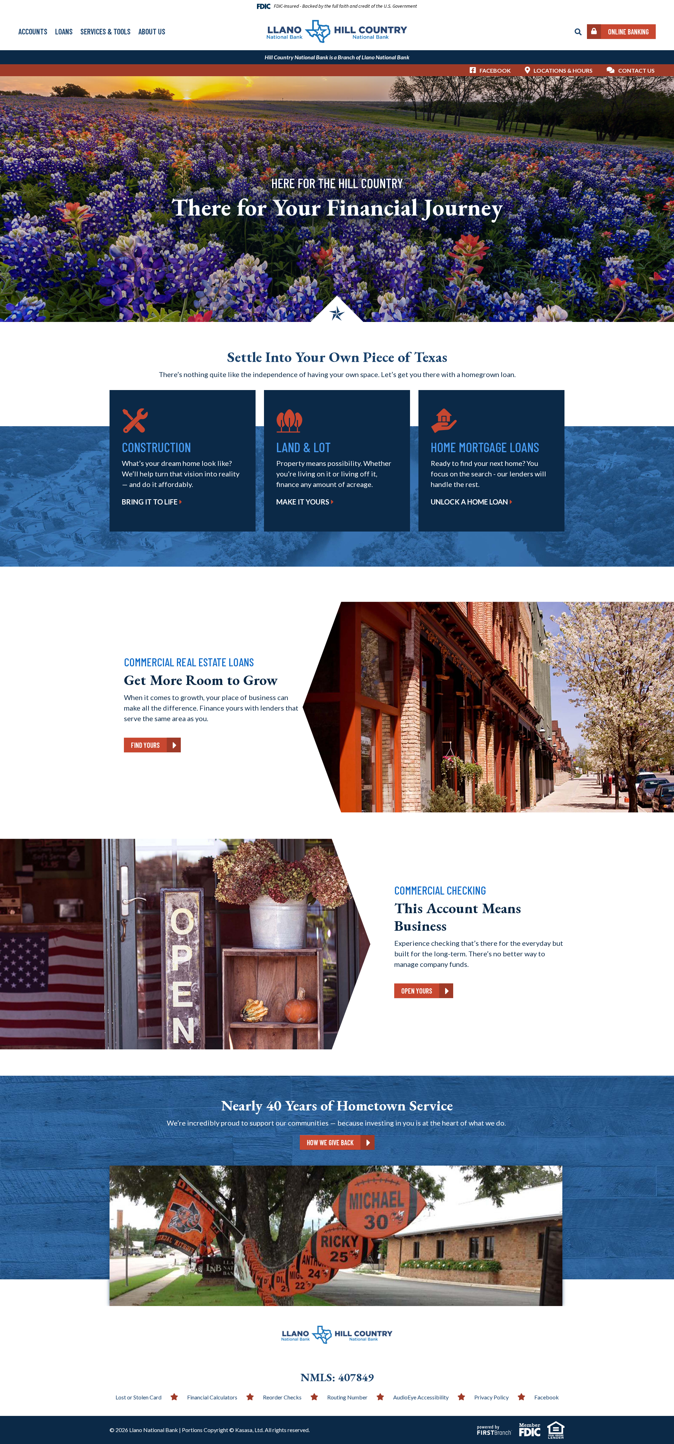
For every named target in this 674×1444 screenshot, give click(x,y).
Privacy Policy (491, 1397)
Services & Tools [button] (105, 31)
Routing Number (347, 1397)
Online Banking (628, 31)
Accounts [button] (32, 31)
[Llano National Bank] (337, 30)
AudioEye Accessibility (421, 1397)
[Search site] (578, 31)
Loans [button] (64, 31)
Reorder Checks (282, 1397)
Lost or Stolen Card (138, 1397)
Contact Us (636, 70)
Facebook (495, 70)
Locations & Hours (563, 70)
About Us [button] (151, 31)
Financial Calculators (212, 1397)
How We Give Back (330, 1142)
